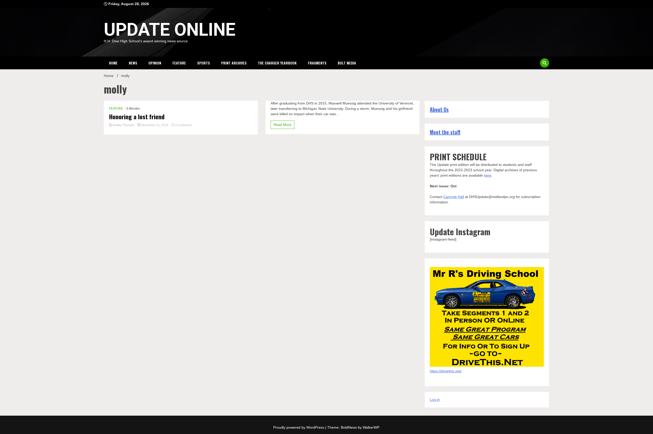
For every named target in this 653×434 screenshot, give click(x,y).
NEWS (133, 62)
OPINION (154, 62)
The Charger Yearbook (277, 62)
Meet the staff (445, 132)
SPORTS (203, 62)
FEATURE (179, 62)
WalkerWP (371, 427)
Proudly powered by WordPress (299, 427)
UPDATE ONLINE (169, 29)
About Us (439, 109)
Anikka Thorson (123, 125)
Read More (282, 125)
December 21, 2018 (154, 125)
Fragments (317, 62)
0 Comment (183, 125)
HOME (113, 62)
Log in (435, 400)
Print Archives (234, 62)
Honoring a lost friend (137, 116)
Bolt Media (347, 62)
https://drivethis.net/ (445, 371)
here (487, 175)
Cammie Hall (453, 197)
